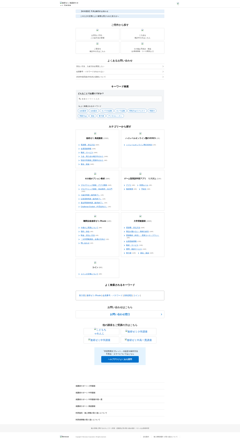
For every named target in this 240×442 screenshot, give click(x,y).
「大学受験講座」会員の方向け (95, 239)
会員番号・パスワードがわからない (90, 72)
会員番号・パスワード (112, 295)
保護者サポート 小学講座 (85, 386)
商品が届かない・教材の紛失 (139, 231)
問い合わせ (87, 243)
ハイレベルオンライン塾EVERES (142, 138)
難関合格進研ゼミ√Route (97, 221)
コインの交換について (91, 274)
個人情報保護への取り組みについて (166, 437)
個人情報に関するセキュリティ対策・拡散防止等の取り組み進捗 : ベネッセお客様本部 (120, 428)
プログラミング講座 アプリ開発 (96, 185)
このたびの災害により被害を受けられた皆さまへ (99, 16)
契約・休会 (87, 231)
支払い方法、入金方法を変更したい (90, 66)
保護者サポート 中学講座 (85, 393)
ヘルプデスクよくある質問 (120, 359)
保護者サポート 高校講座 (85, 406)
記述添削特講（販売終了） (93, 199)
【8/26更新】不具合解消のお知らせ (94, 11)
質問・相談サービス (136, 249)
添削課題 (128, 295)
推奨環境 (131, 189)
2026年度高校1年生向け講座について (91, 77)
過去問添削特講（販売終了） (94, 203)
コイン (97, 267)
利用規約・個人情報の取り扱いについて (91, 413)
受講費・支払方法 (90, 145)
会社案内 (146, 437)
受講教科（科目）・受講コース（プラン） (142, 236)
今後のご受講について (91, 228)
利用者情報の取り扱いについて (88, 420)
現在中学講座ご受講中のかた (94, 160)
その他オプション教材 (97, 178)
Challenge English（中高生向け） (96, 207)
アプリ (130, 185)
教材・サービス (89, 152)
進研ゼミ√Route (93, 295)
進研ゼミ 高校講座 (97, 138)
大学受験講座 (143, 221)
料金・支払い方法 (89, 235)
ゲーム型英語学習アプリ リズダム (142, 178)
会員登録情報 (88, 149)
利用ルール (146, 185)
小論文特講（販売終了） (92, 195)
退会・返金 (87, 164)
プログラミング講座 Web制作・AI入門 (96, 190)
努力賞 (131, 253)
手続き (145, 189)
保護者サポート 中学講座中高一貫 (89, 399)
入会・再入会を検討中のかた (94, 156)
